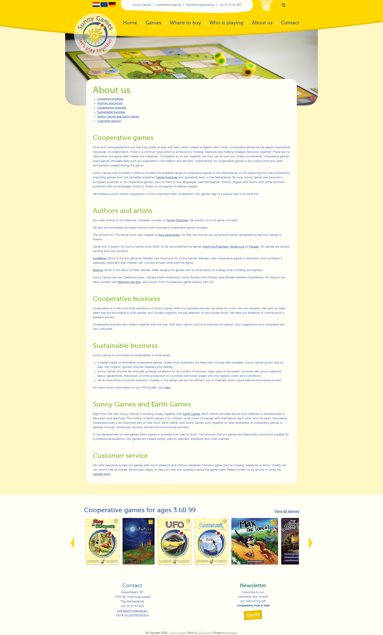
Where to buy (185, 23)
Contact (290, 23)
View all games (286, 511)
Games (153, 23)
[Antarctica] (211, 563)
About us (262, 23)
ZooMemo (100, 258)
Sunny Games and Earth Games (118, 116)
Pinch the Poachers (216, 246)
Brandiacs (231, 632)
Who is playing (226, 23)
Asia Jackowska (169, 235)
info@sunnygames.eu (200, 4)
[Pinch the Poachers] (102, 563)
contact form (101, 474)
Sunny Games (142, 4)
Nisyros (98, 270)
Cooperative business (111, 107)
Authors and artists (110, 103)
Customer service (109, 121)
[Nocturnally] (138, 563)
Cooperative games (110, 98)
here (167, 387)
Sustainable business (111, 112)
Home (130, 23)
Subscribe (253, 615)
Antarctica (237, 246)
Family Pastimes (167, 177)
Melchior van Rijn (129, 282)
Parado (254, 246)
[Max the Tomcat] (254, 563)
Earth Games (191, 414)
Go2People (204, 632)
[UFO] (174, 563)
